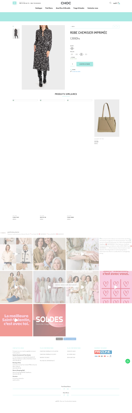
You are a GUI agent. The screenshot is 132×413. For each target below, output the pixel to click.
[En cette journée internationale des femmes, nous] (49, 254)
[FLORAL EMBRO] (79, 156)
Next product (117, 26)
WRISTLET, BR (43, 217)
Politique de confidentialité (47, 360)
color (72, 45)
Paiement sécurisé (44, 357)
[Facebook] (64, 389)
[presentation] (14, 144)
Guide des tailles (76, 71)
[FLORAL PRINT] (25, 156)
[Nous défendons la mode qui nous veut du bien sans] (49, 287)
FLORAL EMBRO (70, 217)
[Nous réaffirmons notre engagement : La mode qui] (16, 287)
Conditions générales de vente (48, 354)
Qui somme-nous (71, 354)
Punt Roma (15, 215)
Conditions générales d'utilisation (49, 351)
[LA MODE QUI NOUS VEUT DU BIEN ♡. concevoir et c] (82, 287)
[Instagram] (68, 389)
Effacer (73, 57)
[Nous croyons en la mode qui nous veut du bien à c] (82, 254)
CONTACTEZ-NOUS (71, 351)
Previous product (114, 26)
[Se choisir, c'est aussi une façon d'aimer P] (16, 320)
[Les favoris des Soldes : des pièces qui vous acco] (49, 320)
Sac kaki (96, 141)
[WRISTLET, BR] (52, 156)
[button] (63, 57)
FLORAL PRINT (16, 217)
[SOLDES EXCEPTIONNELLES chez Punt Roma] (16, 254)
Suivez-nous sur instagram (66, 285)
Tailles (72, 51)
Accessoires (96, 138)
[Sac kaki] (106, 118)
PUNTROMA (96, 140)
